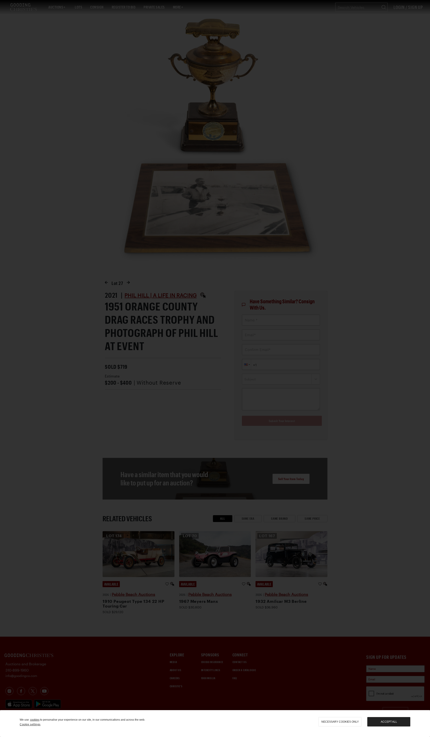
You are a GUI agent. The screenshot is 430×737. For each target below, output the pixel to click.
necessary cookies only (340, 721)
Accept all (389, 721)
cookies (34, 719)
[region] (215, 723)
